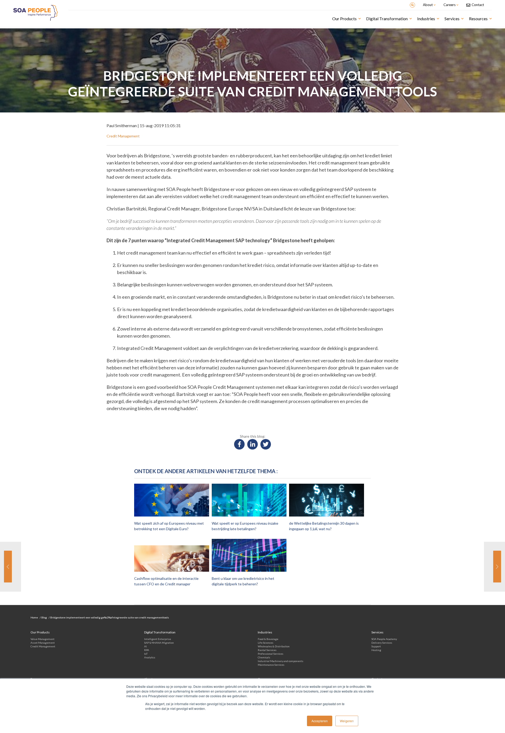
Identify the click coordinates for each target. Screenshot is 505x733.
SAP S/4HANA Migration (159, 642)
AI (145, 646)
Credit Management (43, 646)
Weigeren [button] (347, 721)
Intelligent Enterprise (157, 639)
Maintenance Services (271, 664)
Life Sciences (265, 642)
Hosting (376, 650)
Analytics (149, 657)
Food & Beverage (268, 639)
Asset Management (43, 642)
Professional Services (270, 653)
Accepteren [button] (319, 721)
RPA (146, 650)
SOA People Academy (384, 639)
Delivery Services (381, 642)
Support (376, 646)
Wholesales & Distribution (274, 646)
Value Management (42, 639)
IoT (146, 653)
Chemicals (264, 657)
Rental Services (267, 650)
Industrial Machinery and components (280, 661)
